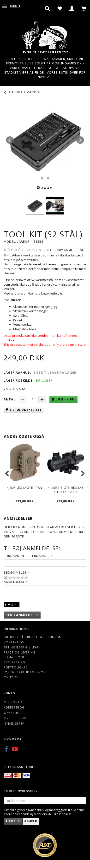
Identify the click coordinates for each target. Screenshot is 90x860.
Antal (10, 399)
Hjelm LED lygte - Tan (24, 487)
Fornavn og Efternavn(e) (26, 556)
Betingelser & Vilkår (21, 647)
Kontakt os (14, 642)
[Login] (71, 8)
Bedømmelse (15, 572)
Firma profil (14, 657)
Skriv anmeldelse (69, 250)
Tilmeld (13, 821)
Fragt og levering (19, 652)
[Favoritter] (59, 8)
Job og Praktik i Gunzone (26, 672)
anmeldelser (36, 250)
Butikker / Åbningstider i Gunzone (33, 637)
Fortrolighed (16, 667)
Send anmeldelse (22, 615)
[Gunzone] (45, 34)
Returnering (14, 662)
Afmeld (30, 821)
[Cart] (84, 8)
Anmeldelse (14, 581)
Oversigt (11, 677)
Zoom (47, 188)
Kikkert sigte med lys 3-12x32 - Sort (66, 490)
